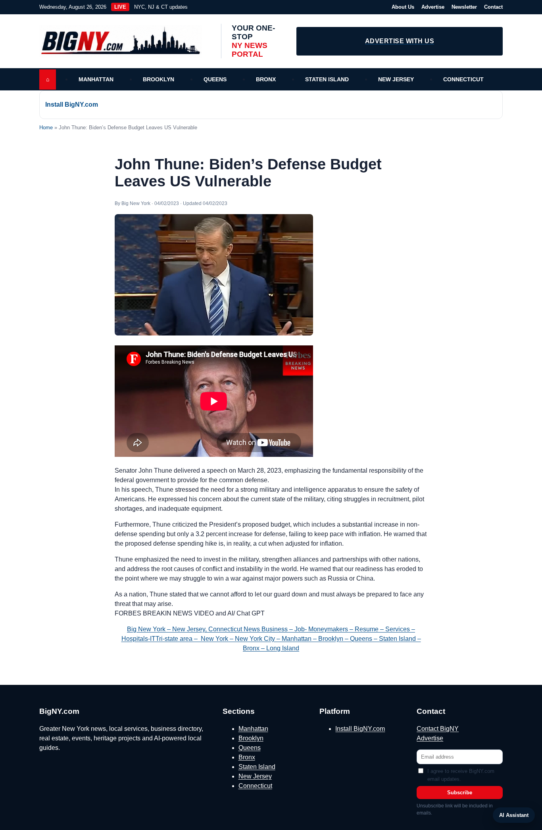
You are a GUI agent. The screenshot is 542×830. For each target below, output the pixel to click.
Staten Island (327, 79)
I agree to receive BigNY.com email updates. (460, 775)
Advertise (432, 7)
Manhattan (96, 79)
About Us (403, 7)
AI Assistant (514, 815)
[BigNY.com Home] (124, 41)
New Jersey (396, 79)
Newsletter (464, 7)
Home (46, 127)
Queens (215, 79)
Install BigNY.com (71, 104)
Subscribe (459, 792)
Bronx (266, 79)
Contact (493, 7)
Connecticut (463, 79)
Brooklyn (158, 79)
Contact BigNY (438, 728)
